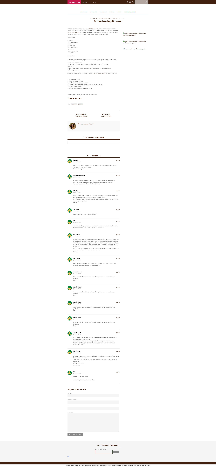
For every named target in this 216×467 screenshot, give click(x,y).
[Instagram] (124, 2)
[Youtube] (130, 2)
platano (80, 104)
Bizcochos (83, 12)
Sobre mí (84, 2)
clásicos (114, 18)
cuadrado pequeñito (99, 73)
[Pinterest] (125, 2)
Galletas (103, 12)
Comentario (70, 412)
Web (69, 406)
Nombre (70, 393)
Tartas (111, 12)
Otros (119, 12)
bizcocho (74, 104)
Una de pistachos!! (106, 116)
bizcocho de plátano (73, 32)
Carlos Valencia (93, 29)
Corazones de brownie (81, 116)
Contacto (93, 2)
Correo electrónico (72, 399)
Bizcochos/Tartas (104, 18)
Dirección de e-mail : (101, 449)
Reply (118, 160)
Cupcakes (93, 12)
